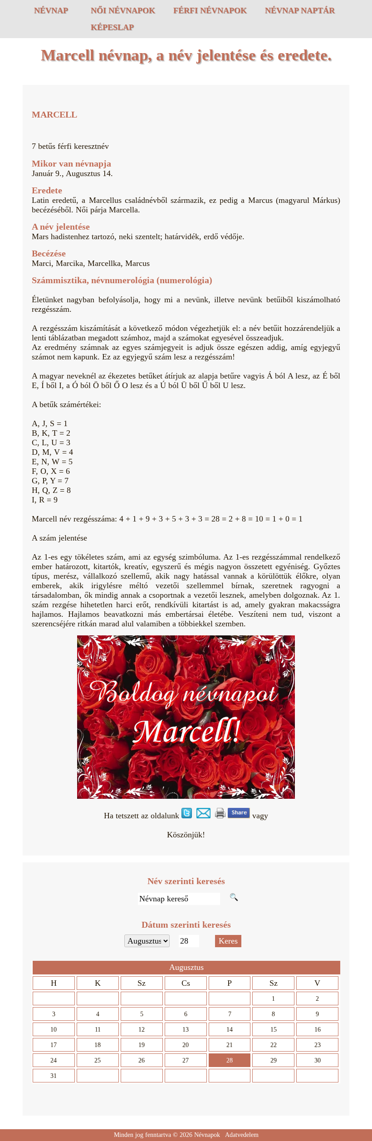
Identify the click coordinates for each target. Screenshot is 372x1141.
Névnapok (207, 1134)
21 (229, 1045)
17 (53, 1045)
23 (317, 1045)
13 (185, 1029)
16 (317, 1029)
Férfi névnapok (210, 10)
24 (53, 1060)
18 (97, 1045)
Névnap (51, 10)
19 (141, 1045)
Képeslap (112, 27)
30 (317, 1060)
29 (273, 1060)
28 (229, 1060)
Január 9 (45, 173)
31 (53, 1075)
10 (53, 1029)
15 (273, 1029)
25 (97, 1060)
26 (141, 1060)
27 (185, 1060)
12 (141, 1029)
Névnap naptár (300, 10)
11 (98, 1029)
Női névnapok (123, 10)
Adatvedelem (242, 1134)
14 (229, 1029)
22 (273, 1045)
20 (185, 1045)
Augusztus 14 (88, 173)
